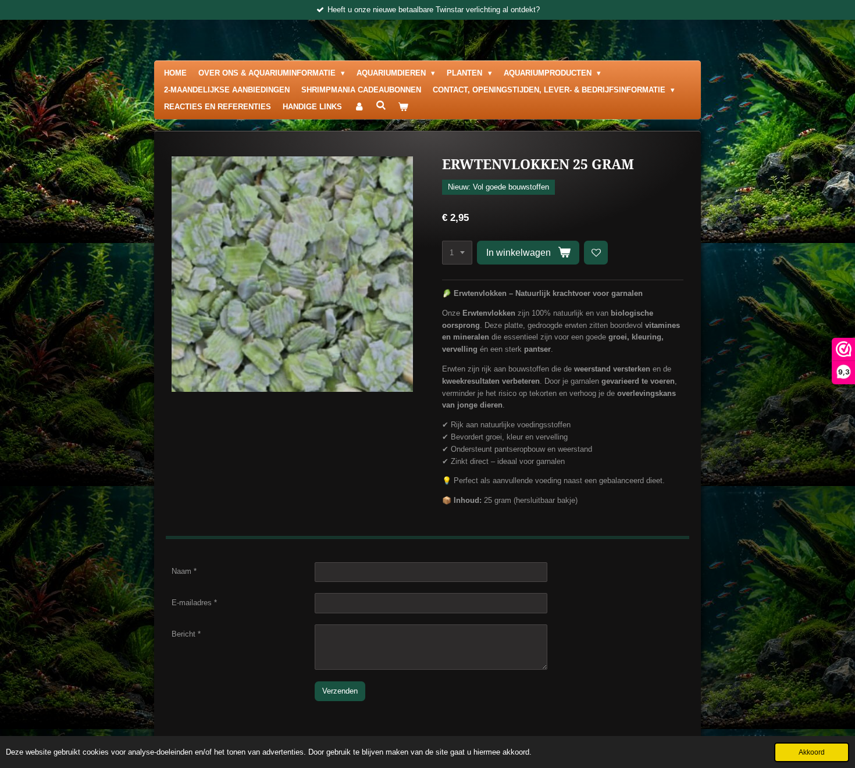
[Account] (359, 107)
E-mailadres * (194, 602)
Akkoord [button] (812, 752)
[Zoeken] (381, 105)
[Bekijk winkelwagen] (403, 107)
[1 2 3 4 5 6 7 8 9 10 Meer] (457, 253)
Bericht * (186, 634)
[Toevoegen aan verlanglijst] (596, 253)
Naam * (184, 571)
